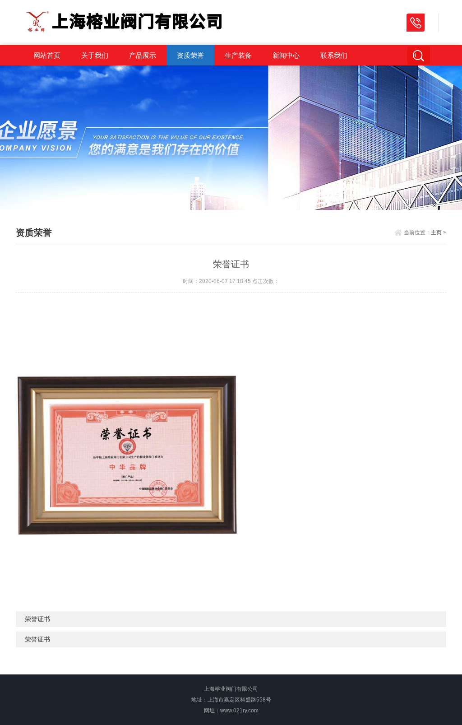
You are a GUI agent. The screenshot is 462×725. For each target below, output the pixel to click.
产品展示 (142, 55)
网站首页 (46, 55)
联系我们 (333, 55)
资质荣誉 (190, 55)
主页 (436, 232)
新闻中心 (286, 55)
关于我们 (94, 55)
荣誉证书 (37, 619)
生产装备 (238, 55)
